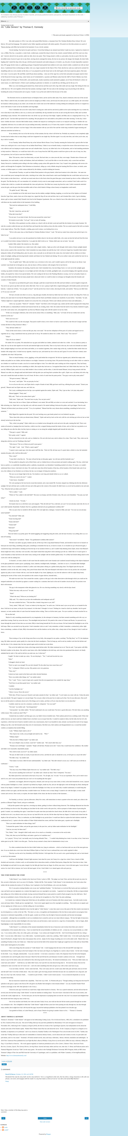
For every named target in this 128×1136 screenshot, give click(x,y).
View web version (45, 1122)
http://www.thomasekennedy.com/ (16, 1055)
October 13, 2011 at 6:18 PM (24, 1074)
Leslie (5, 1127)
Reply (7, 1081)
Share (4, 1064)
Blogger (48, 1134)
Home (45, 1118)
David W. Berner (10, 1074)
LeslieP (6, 1130)
